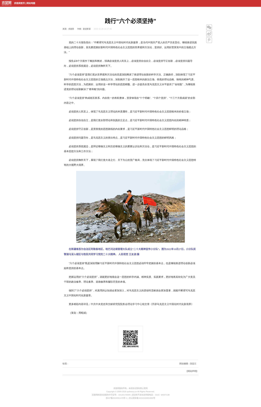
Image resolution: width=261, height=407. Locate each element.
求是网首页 (19, 3)
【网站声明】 (191, 371)
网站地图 (31, 3)
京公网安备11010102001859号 (142, 398)
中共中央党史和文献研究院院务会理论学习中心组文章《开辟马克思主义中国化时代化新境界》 (142, 304)
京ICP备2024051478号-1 (116, 398)
